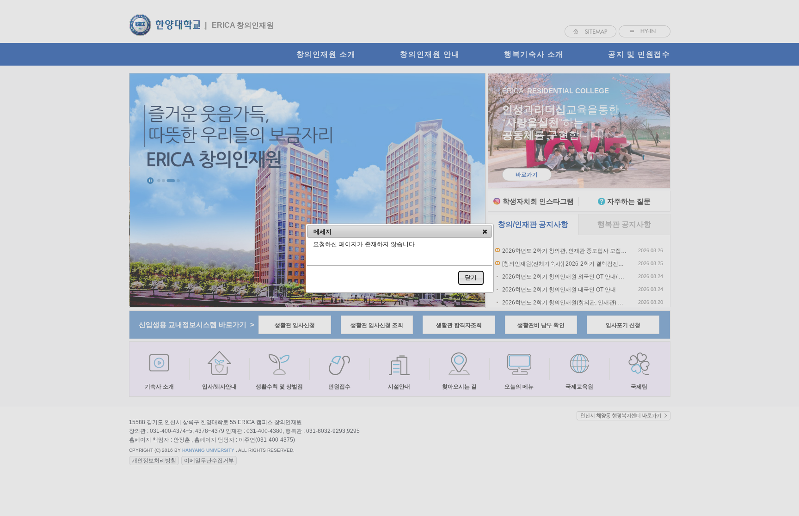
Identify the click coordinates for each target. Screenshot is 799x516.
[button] (485, 231)
